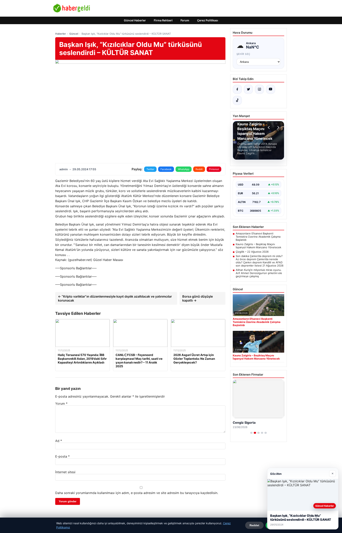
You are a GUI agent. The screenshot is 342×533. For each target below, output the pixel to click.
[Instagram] (259, 89)
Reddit (199, 169)
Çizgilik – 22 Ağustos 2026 (252, 251)
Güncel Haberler (135, 20)
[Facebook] (237, 89)
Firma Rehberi (163, 20)
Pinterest (214, 169)
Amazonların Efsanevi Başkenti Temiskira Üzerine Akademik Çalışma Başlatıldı (258, 236)
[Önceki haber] (269, 127)
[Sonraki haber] (277, 127)
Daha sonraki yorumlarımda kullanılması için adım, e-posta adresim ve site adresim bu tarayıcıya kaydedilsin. (136, 493)
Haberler (60, 33)
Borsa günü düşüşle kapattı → (197, 298)
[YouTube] (270, 89)
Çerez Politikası (207, 20)
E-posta (62, 456)
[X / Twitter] (248, 89)
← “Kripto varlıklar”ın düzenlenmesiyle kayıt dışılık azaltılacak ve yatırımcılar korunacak (115, 298)
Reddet (254, 525)
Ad (58, 441)
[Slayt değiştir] (251, 433)
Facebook (166, 169)
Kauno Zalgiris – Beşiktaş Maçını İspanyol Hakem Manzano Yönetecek (258, 246)
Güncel (73, 33)
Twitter (150, 169)
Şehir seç (244, 53)
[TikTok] (237, 100)
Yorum (61, 403)
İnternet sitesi (65, 472)
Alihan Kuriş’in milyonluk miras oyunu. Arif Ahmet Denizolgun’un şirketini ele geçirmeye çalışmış (259, 273)
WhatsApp (183, 169)
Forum (184, 20)
